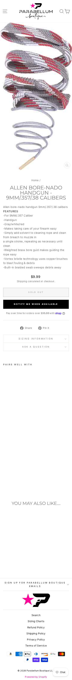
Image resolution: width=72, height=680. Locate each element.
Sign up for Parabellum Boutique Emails (35, 584)
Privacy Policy (36, 639)
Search (36, 615)
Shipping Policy (36, 633)
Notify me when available (36, 304)
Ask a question (36, 346)
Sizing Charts (36, 621)
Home (35, 180)
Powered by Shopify (36, 676)
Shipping (22, 281)
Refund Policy (36, 627)
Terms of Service (36, 645)
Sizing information (36, 338)
